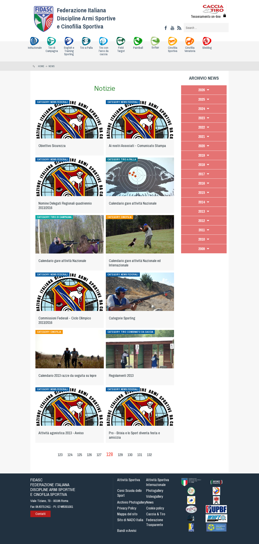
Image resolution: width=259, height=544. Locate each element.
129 (120, 454)
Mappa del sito (127, 514)
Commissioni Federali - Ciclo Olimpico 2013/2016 (64, 320)
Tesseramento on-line (206, 16)
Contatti (40, 513)
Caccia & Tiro (155, 514)
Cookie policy (155, 508)
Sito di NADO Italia (130, 519)
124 (69, 454)
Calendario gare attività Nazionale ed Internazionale (135, 263)
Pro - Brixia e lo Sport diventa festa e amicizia (134, 435)
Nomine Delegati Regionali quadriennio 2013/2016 (65, 205)
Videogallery (154, 496)
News (150, 502)
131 (139, 454)
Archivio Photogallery (131, 502)
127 (99, 454)
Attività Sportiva (128, 479)
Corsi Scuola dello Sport (129, 493)
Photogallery (154, 490)
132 (149, 454)
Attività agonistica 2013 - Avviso (61, 432)
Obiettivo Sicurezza (52, 145)
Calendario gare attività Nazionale (132, 203)
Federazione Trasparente (154, 522)
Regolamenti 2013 (121, 375)
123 (60, 454)
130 (129, 454)
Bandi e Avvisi (126, 530)
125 (79, 454)
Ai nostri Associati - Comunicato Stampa (137, 145)
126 (89, 454)
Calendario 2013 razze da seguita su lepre (67, 375)
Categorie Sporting (122, 318)
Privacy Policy (126, 508)
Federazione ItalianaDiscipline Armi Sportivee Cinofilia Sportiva (86, 18)
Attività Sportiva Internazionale (157, 482)
